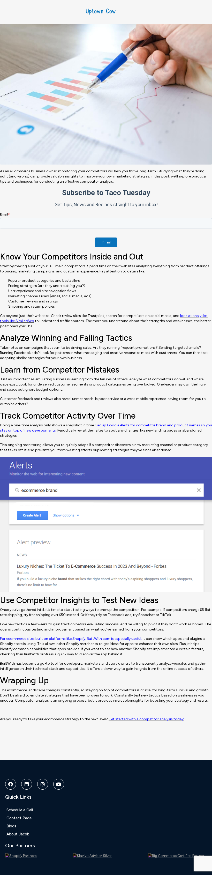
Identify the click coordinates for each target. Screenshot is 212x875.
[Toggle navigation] (197, 10)
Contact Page (19, 818)
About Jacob (17, 834)
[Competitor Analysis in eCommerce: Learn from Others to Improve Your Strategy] (106, 94)
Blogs (11, 826)
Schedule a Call (19, 810)
